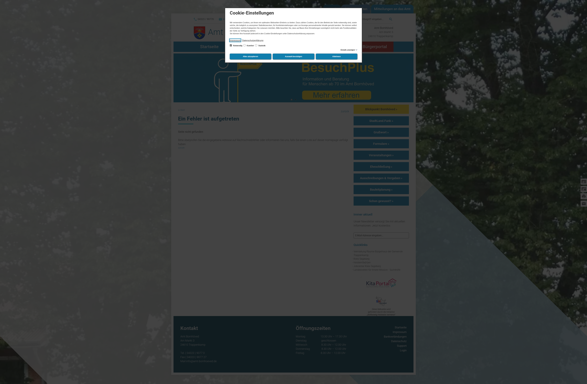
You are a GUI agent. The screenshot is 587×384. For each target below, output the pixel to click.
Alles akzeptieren (250, 56)
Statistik (262, 46)
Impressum (235, 40)
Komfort (250, 46)
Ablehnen (336, 56)
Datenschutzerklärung (252, 40)
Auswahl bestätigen (293, 56)
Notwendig (238, 46)
